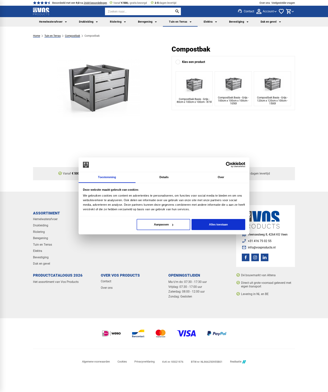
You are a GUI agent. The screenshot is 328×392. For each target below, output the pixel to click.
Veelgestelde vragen (283, 2)
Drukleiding (86, 21)
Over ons (264, 2)
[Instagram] (255, 257)
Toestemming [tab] (107, 177)
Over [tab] (221, 177)
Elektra (208, 21)
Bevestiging (236, 21)
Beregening (145, 21)
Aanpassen (161, 224)
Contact (106, 281)
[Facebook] (245, 257)
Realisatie (235, 361)
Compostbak (72, 35)
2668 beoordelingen (95, 2)
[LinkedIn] (264, 257)
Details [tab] (164, 177)
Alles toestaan (218, 224)
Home (36, 35)
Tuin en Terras (178, 21)
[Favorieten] (281, 11)
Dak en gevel (269, 21)
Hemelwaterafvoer (51, 21)
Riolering (115, 21)
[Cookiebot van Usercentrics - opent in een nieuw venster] (228, 165)
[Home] (41, 11)
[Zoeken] (177, 11)
